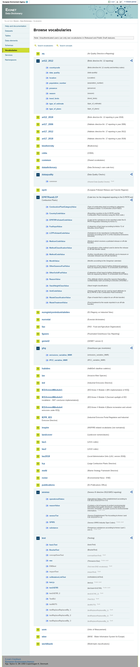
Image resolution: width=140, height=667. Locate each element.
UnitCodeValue (55, 291)
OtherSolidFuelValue (58, 273)
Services (8, 55)
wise (44, 636)
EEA (16, 2)
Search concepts (66, 46)
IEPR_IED (47, 417)
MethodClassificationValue (60, 248)
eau (50, 561)
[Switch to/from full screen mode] (121, 2)
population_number (57, 83)
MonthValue (54, 261)
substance (53, 528)
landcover (47, 435)
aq (43, 53)
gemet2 (45, 341)
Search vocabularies (45, 46)
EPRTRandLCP (50, 197)
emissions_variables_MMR (60, 355)
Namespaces (10, 60)
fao (43, 327)
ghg (44, 348)
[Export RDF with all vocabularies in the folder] (131, 61)
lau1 (44, 442)
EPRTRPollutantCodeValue (60, 220)
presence (53, 88)
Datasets (9, 31)
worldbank (47, 644)
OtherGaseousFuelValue (59, 266)
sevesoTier (54, 516)
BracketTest (54, 550)
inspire (45, 427)
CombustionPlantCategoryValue (62, 207)
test (44, 538)
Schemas (9, 45)
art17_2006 (47, 124)
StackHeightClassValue (59, 286)
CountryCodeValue (57, 213)
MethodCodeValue (57, 254)
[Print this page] (117, 2)
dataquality (47, 174)
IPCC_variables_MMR (58, 360)
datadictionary (49, 167)
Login (113, 2)
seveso (45, 492)
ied (43, 383)
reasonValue (54, 506)
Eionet (16, 21)
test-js (51, 582)
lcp (43, 463)
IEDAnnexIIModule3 (52, 397)
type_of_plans (55, 109)
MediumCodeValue (57, 241)
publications (48, 485)
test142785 (53, 588)
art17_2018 (47, 138)
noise (45, 478)
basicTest (53, 545)
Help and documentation (15, 26)
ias (43, 375)
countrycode (54, 68)
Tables (8, 36)
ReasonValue (54, 279)
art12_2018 (47, 117)
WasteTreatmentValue (58, 303)
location (52, 78)
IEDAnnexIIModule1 (52, 390)
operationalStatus (56, 499)
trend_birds (54, 98)
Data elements (11, 40)
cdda (44, 153)
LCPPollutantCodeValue (59, 233)
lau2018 (46, 456)
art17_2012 (47, 131)
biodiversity (48, 146)
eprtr (44, 190)
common (46, 160)
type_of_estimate (56, 104)
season (52, 93)
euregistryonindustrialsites (56, 312)
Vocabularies (11, 50)
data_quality (54, 73)
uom (44, 629)
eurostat (46, 319)
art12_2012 (47, 61)
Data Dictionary (25, 21)
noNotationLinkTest (57, 577)
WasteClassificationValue (60, 298)
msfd (44, 470)
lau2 (44, 449)
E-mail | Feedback (13, 659)
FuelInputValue (55, 227)
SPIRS (52, 522)
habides (46, 368)
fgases (45, 334)
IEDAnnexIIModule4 (52, 407)
